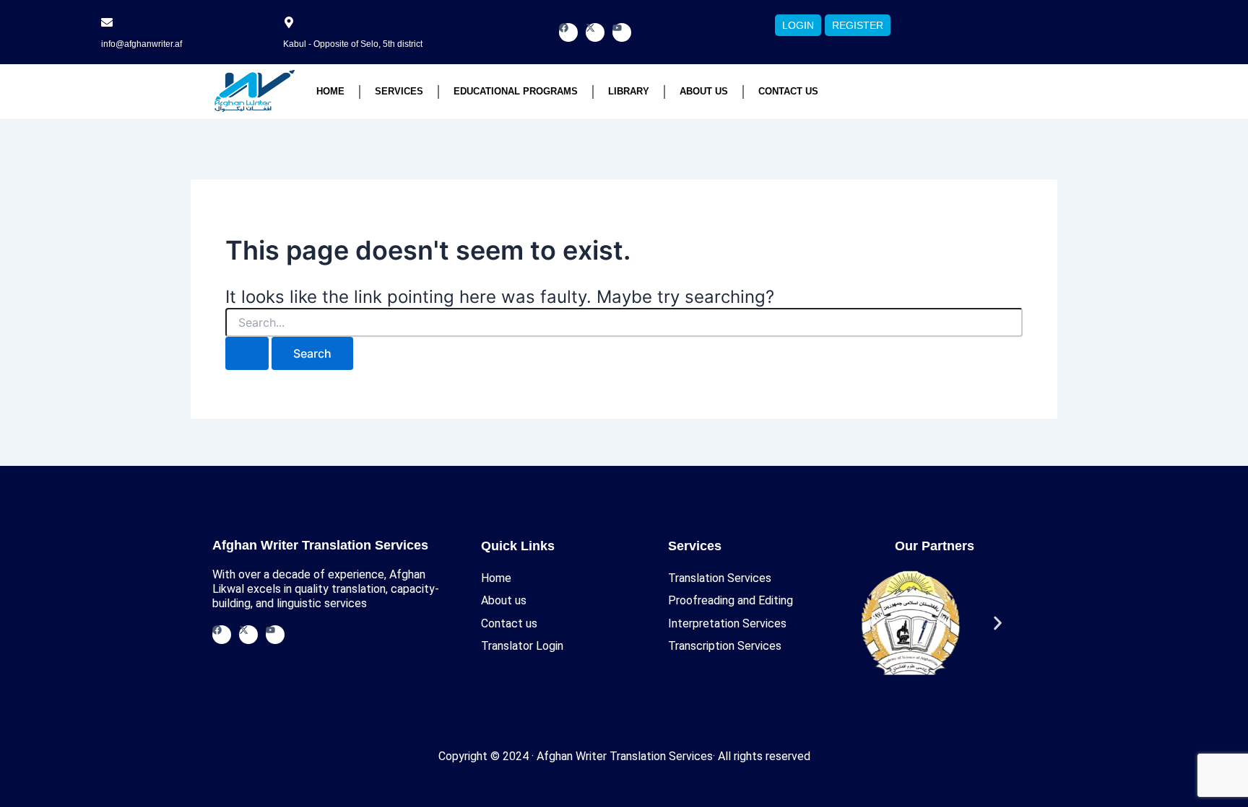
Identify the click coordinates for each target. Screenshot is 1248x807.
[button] (872, 623)
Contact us (788, 91)
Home (330, 91)
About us (704, 91)
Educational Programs (516, 91)
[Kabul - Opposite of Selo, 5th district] (289, 22)
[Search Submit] (247, 353)
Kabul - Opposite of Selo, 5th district (352, 44)
